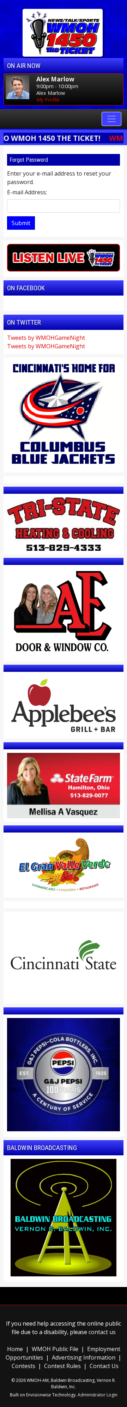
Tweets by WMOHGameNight (46, 338)
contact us (102, 1332)
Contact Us (104, 1366)
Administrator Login (97, 1395)
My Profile (48, 99)
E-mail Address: (27, 192)
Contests (23, 1366)
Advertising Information (83, 1357)
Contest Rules (62, 1366)
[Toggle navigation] (111, 119)
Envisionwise (38, 1395)
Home (15, 1349)
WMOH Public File (55, 1349)
